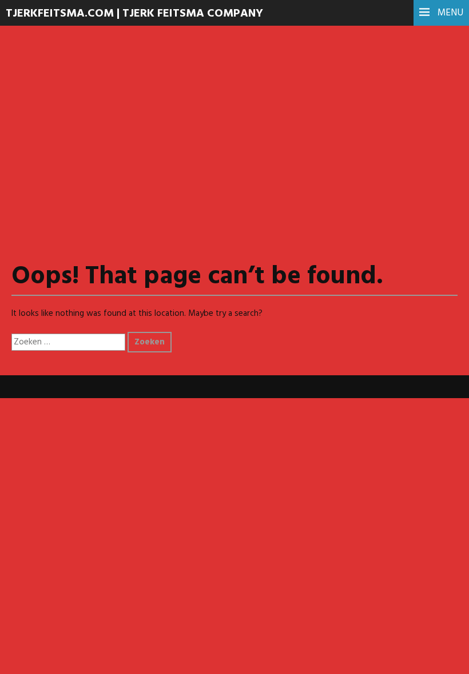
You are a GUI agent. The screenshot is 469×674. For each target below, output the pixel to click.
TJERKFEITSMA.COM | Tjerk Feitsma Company (134, 14)
